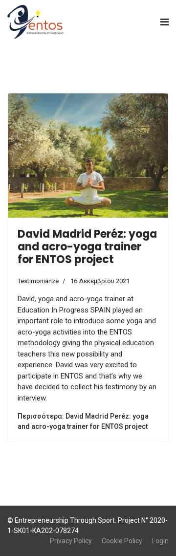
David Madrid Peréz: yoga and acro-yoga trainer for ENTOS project (87, 246)
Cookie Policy (122, 541)
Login (160, 541)
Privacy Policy (71, 541)
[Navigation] (164, 22)
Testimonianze (38, 281)
